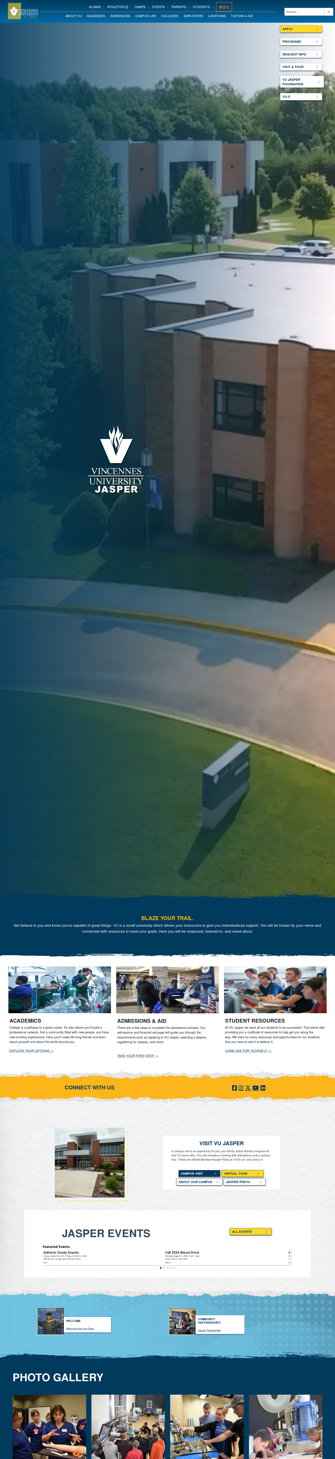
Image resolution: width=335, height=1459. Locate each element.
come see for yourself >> (248, 1050)
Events (160, 6)
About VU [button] (74, 15)
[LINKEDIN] (262, 1087)
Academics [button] (97, 15)
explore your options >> (31, 1050)
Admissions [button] (121, 15)
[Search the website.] (328, 11)
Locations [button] (218, 15)
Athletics (118, 6)
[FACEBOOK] (234, 1087)
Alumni (96, 6)
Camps (141, 6)
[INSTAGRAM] (241, 1087)
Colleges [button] (171, 15)
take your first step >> (137, 1055)
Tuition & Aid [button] (243, 15)
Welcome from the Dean (80, 1328)
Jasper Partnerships (209, 1330)
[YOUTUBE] (255, 1087)
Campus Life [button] (147, 15)
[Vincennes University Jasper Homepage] (19, 10)
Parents (180, 6)
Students (202, 6)
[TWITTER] (248, 1087)
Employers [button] (195, 15)
